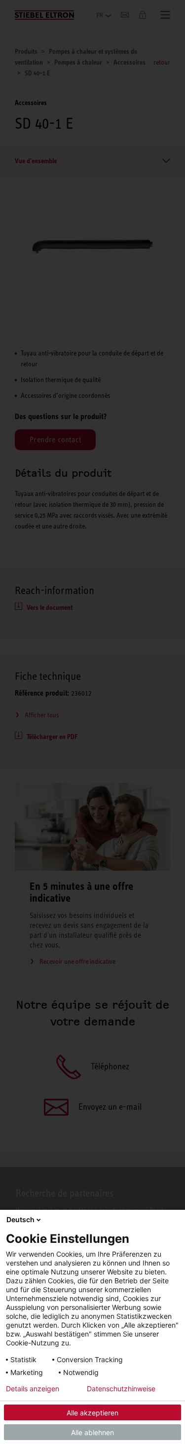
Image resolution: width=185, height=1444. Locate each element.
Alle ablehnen (92, 1432)
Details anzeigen (32, 1389)
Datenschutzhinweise (121, 1389)
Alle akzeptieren (92, 1413)
